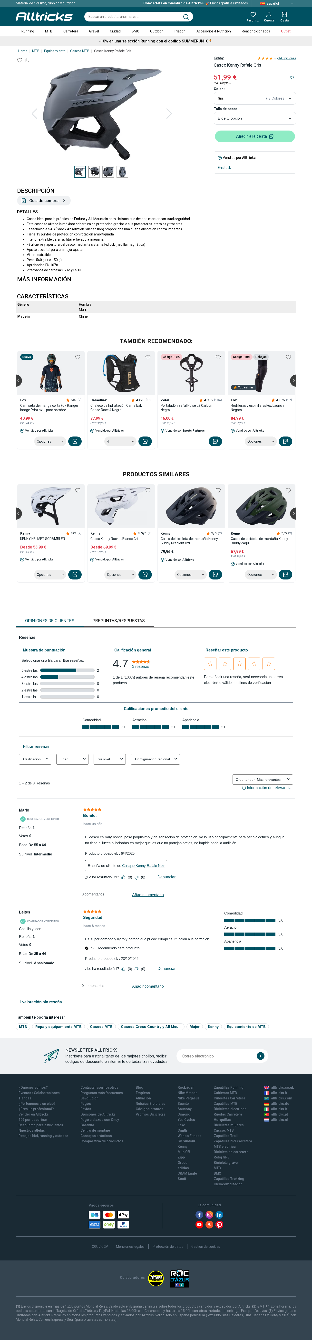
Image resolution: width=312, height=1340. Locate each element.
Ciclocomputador (228, 1184)
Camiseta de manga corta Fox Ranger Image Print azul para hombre (49, 408)
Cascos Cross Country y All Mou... (151, 1027)
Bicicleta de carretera (231, 1152)
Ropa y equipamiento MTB (58, 1027)
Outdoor (156, 31)
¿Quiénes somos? (33, 1087)
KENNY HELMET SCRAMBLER (42, 539)
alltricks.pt (279, 1114)
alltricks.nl (279, 1120)
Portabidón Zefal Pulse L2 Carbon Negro (186, 408)
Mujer (195, 1027)
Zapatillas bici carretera (233, 1141)
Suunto (183, 1104)
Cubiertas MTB (225, 1093)
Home (23, 51)
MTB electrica (225, 1146)
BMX (135, 31)
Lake (181, 1125)
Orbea (182, 1163)
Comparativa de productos (101, 1141)
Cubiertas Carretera (229, 1098)
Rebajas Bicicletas (150, 1104)
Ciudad (115, 31)
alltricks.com (281, 1098)
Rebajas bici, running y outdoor (43, 1136)
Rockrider (186, 1087)
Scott (182, 1179)
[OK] (260, 1056)
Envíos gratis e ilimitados (195, 3)
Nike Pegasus (189, 1098)
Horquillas (222, 1120)
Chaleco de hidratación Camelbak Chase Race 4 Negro (116, 408)
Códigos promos (149, 1109)
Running (27, 31)
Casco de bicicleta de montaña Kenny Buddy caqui (259, 541)
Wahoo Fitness (189, 1136)
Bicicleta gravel (226, 1163)
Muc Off (184, 1152)
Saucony (185, 1109)
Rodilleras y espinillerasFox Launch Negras (257, 408)
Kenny (219, 58)
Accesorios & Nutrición (213, 31)
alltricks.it (279, 1109)
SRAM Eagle (187, 1173)
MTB (48, 31)
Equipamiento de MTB (246, 1027)
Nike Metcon (187, 1093)
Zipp (181, 1157)
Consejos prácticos (96, 1136)
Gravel (94, 31)
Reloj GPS (222, 1157)
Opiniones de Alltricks (98, 1114)
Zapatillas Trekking (229, 1179)
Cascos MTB (79, 51)
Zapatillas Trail (226, 1136)
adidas (183, 1168)
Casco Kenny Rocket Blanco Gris (114, 539)
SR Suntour (186, 1141)
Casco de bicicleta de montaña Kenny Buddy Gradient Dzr (189, 541)
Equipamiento (55, 51)
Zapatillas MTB (225, 1104)
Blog (139, 1087)
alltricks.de (280, 1104)
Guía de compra (43, 200)
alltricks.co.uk (282, 1087)
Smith (182, 1130)
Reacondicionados (256, 31)
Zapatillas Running (229, 1087)
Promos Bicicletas (151, 1114)
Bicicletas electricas (230, 1109)
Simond (184, 1114)
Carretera (70, 31)
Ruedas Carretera (228, 1114)
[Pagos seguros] (109, 1219)
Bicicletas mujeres (229, 1125)
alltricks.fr (279, 1093)
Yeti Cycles (186, 1120)
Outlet (286, 31)
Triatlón (179, 31)
